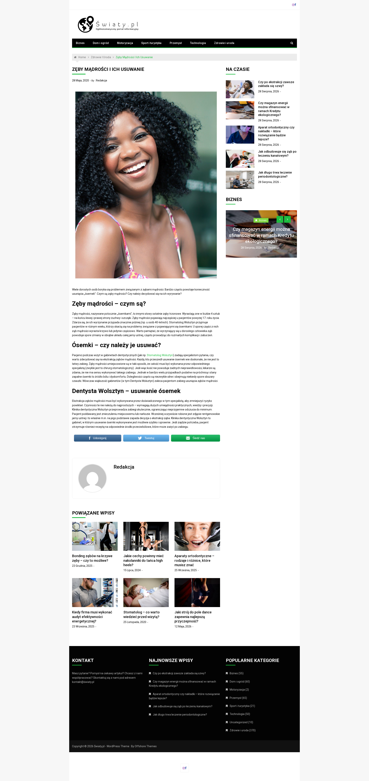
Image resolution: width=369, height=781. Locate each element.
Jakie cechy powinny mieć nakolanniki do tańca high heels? (143, 560)
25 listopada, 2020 (134, 622)
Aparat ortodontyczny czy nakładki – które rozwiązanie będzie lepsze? (276, 133)
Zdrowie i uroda (224, 43)
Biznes (80, 43)
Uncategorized (239, 722)
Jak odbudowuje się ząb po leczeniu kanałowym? (277, 153)
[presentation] (280, 219)
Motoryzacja (125, 43)
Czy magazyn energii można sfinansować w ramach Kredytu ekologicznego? (273, 109)
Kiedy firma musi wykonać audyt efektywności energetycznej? (92, 616)
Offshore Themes (146, 746)
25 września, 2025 (186, 570)
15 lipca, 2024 (132, 570)
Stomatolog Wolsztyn (160, 355)
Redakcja (101, 80)
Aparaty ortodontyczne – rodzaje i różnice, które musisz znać (194, 560)
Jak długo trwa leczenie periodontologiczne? (275, 174)
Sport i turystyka (151, 43)
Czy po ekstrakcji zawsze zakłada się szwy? (276, 84)
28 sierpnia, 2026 (268, 91)
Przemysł (176, 43)
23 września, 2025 (83, 626)
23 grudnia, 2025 (82, 565)
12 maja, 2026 (183, 626)
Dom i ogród (101, 43)
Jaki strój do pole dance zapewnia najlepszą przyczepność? (193, 616)
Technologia (198, 43)
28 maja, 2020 (80, 80)
